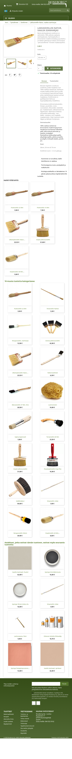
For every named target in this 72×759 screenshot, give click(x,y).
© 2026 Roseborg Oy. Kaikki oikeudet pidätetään (17, 737)
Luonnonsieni (52, 405)
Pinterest (19, 75)
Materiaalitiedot (9, 714)
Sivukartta (24, 731)
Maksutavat (24, 721)
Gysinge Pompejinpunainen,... (20, 668)
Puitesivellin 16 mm (43, 207)
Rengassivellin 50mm (20, 533)
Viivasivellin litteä (52, 501)
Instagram (38, 703)
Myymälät (24, 733)
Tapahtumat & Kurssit (27, 726)
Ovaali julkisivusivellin (43, 240)
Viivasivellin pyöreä (53, 309)
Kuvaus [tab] (44, 81)
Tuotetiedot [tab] (54, 81)
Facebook (34, 703)
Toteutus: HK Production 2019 (59, 737)
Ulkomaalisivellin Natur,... (17, 240)
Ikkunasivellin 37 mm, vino (20, 405)
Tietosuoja (24, 723)
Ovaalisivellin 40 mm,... (17, 272)
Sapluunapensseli (20, 437)
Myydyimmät (8, 724)
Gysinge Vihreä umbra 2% (20, 604)
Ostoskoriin (54, 68)
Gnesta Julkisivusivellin (52, 341)
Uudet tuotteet (8, 721)
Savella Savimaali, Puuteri (20, 572)
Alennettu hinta (9, 719)
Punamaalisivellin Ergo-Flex (52, 469)
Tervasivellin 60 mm (52, 437)
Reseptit (6, 716)
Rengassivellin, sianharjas (20, 341)
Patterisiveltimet (53, 373)
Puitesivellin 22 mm (17, 207)
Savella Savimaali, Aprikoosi (52, 668)
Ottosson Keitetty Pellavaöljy (53, 636)
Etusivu (9, 6)
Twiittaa (14, 75)
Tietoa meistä (25, 718)
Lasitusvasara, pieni (20, 636)
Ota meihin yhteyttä (27, 728)
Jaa (10, 75)
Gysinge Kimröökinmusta (53, 572)
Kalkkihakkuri (20, 501)
